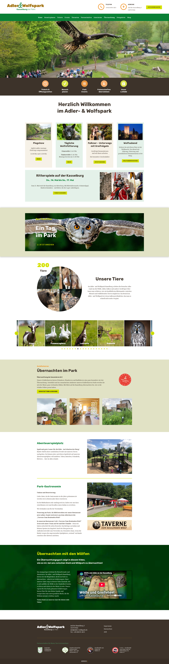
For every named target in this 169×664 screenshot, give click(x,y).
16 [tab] (101, 348)
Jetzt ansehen (46, 245)
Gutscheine (98, 17)
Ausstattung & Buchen (48, 391)
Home (40, 17)
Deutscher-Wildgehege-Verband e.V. (47, 649)
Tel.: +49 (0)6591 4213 (77, 632)
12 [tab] (91, 348)
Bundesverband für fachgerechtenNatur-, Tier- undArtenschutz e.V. (75, 650)
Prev (16, 333)
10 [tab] (85, 348)
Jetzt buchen (100, 162)
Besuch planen (49, 17)
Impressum (108, 626)
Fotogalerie (121, 17)
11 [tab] (88, 348)
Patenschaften (86, 17)
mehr (38, 159)
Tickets (60, 17)
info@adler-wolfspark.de (78, 630)
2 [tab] (64, 348)
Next (152, 333)
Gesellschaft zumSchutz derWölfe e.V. (99, 649)
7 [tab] (77, 348)
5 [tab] (72, 348)
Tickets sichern (60, 193)
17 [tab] (104, 348)
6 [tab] (75, 348)
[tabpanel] (84, 333)
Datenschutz (108, 629)
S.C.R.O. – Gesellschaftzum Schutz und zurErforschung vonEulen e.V (125, 650)
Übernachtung (109, 17)
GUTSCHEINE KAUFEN (154, 7)
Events (67, 17)
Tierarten (75, 17)
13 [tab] (93, 348)
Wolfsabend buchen (130, 161)
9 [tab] (83, 348)
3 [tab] (67, 348)
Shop (129, 17)
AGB (105, 632)
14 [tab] (96, 348)
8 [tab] (80, 348)
